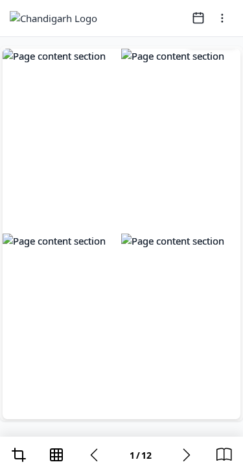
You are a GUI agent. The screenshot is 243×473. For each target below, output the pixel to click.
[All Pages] (56, 455)
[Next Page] (186, 455)
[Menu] (222, 18)
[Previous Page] (93, 455)
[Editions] (224, 455)
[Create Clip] (18, 455)
